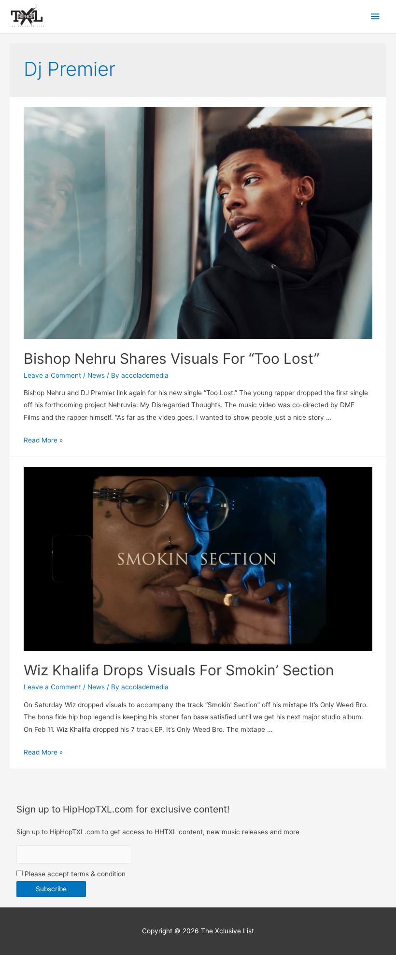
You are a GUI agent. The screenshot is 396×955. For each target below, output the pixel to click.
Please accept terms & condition (74, 874)
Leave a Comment (52, 375)
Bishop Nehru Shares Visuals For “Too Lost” (171, 358)
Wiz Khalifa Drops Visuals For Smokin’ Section (179, 670)
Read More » (43, 440)
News (96, 375)
